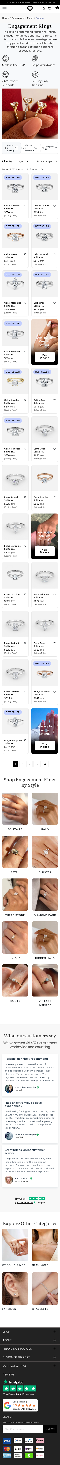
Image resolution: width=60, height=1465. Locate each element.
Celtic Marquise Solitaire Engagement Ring (12, 304)
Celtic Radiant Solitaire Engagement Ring (12, 207)
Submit (50, 1428)
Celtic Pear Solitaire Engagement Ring (40, 304)
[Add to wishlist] (25, 205)
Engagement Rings (22, 18)
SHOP (6, 1331)
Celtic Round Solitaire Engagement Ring (41, 256)
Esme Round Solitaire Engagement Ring (11, 499)
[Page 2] (45, 764)
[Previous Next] (15, 187)
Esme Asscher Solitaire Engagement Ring (41, 499)
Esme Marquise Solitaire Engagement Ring (12, 548)
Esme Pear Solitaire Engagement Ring (40, 645)
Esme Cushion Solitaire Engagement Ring (12, 596)
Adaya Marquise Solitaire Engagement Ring (13, 742)
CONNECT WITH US (14, 1365)
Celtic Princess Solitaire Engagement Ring (12, 450)
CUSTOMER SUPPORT (16, 1357)
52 (37, 763)
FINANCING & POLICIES (17, 1348)
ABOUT (7, 1340)
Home (5, 18)
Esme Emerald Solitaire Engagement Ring (11, 693)
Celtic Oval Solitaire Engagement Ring (40, 402)
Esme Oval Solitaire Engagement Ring (40, 450)
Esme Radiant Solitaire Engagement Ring (11, 645)
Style (21, 161)
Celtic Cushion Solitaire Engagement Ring (41, 207)
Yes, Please (44, 357)
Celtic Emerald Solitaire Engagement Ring (12, 353)
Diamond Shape (44, 161)
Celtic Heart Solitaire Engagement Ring (11, 256)
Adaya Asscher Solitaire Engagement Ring (42, 693)
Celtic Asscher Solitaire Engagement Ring (12, 402)
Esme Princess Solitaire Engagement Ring (41, 596)
